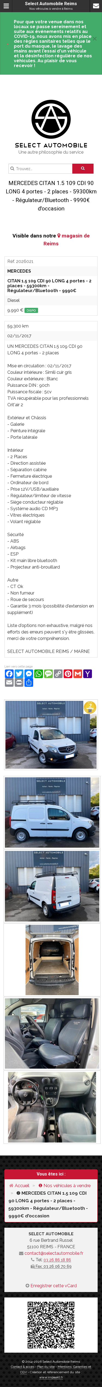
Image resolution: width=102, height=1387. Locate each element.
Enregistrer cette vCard (53, 1285)
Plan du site (46, 1367)
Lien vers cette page (18, 666)
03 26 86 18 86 (57, 1259)
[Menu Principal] (6, 6)
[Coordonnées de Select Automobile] (96, 6)
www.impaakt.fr (51, 1377)
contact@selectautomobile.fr (53, 1253)
